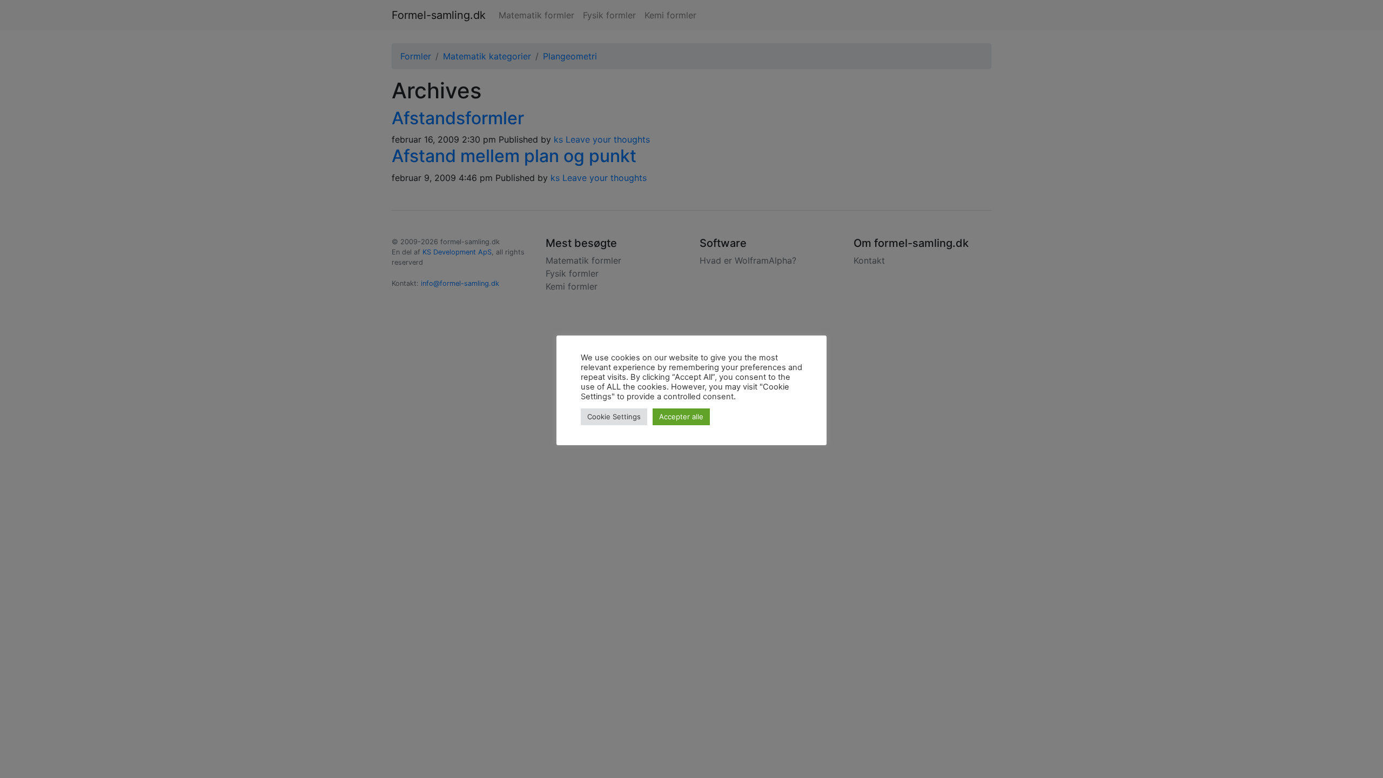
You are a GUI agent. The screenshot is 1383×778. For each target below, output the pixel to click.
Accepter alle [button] (681, 416)
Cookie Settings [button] (614, 416)
